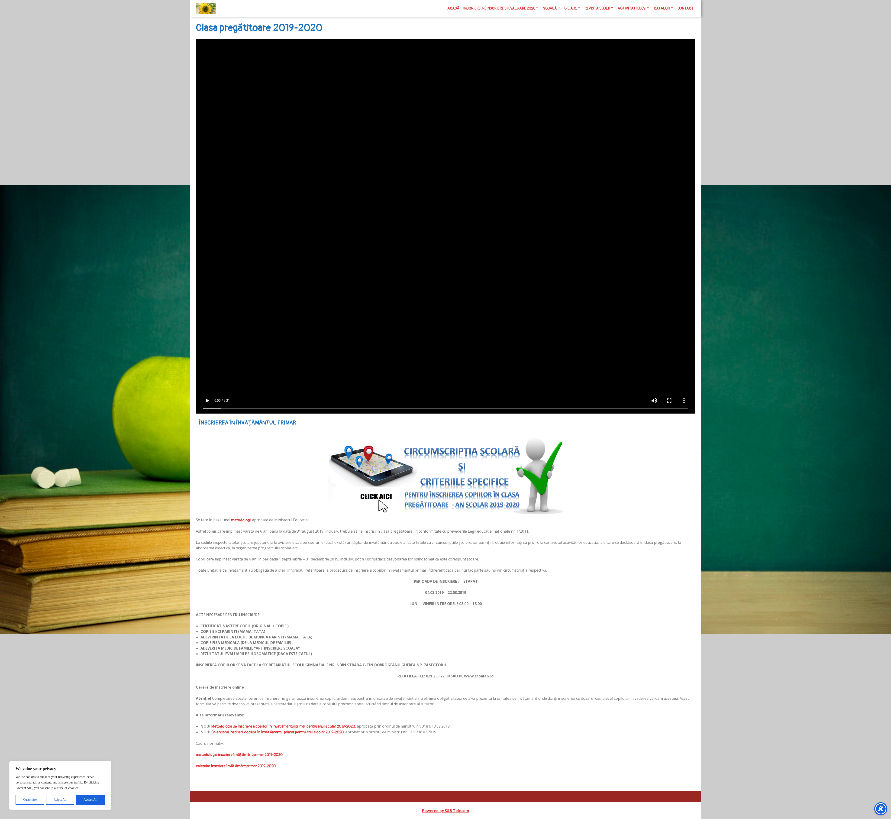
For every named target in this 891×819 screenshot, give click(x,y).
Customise (30, 799)
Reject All (60, 799)
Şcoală (550, 8)
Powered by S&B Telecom (445, 810)
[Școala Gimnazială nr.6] (205, 8)
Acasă (453, 8)
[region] (60, 785)
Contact (685, 8)
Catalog (662, 8)
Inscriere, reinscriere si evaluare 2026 (499, 8)
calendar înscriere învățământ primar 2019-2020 (236, 766)
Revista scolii (597, 8)
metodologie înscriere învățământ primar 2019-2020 (239, 754)
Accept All (90, 799)
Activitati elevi (632, 8)
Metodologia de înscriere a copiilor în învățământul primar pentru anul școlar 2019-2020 (283, 726)
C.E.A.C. (570, 8)
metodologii (241, 520)
